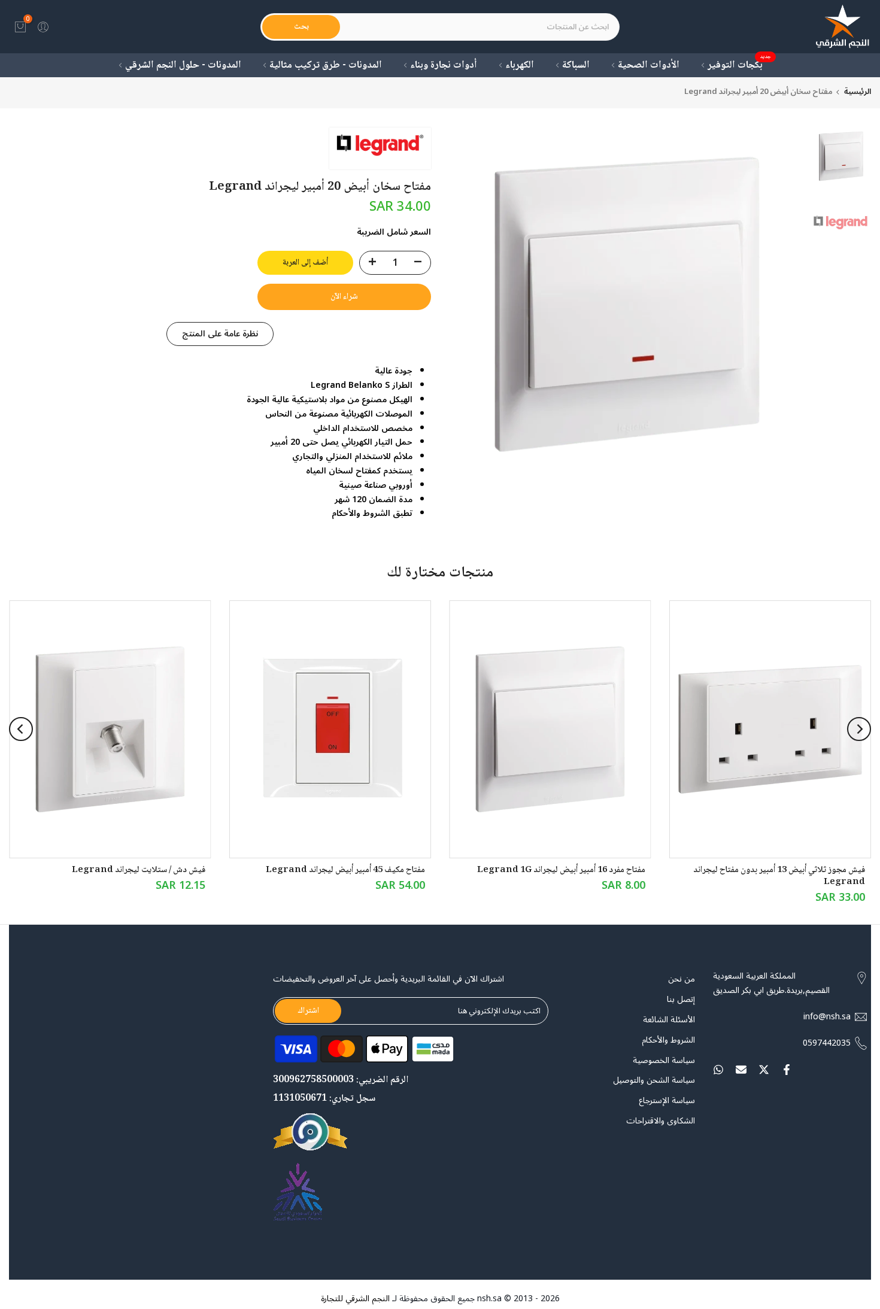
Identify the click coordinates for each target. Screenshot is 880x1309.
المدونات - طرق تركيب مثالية (325, 65)
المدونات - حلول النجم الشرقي (183, 65)
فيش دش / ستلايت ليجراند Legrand (138, 870)
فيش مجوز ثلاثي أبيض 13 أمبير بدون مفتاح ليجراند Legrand (779, 876)
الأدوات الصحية (648, 65)
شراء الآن (344, 297)
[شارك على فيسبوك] (786, 1069)
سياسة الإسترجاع (667, 1101)
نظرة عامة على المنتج (220, 333)
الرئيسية (857, 92)
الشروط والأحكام (668, 1040)
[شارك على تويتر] (763, 1069)
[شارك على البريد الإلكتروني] (741, 1069)
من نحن (681, 979)
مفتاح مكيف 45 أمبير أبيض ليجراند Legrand (345, 870)
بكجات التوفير (740, 65)
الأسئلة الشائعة (669, 1020)
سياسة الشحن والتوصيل (654, 1080)
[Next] (21, 729)
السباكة (576, 65)
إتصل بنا (681, 1000)
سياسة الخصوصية (664, 1061)
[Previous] (859, 729)
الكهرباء (519, 65)
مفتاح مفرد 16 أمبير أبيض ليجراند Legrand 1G (561, 870)
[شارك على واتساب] (718, 1069)
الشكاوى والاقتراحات (660, 1121)
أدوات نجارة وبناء (443, 65)
